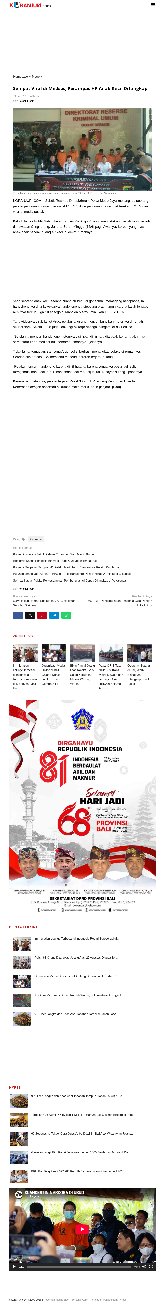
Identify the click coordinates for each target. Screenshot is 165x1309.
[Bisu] (144, 1267)
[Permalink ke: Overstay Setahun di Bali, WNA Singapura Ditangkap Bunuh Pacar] (139, 653)
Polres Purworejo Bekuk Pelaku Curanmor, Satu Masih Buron (53, 554)
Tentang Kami (80, 1299)
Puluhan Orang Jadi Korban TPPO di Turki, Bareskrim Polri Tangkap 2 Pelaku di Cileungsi (72, 573)
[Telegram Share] (54, 615)
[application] (82, 1229)
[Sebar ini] (18, 615)
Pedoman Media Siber (56, 1299)
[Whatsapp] (66, 615)
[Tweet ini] (30, 615)
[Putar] (14, 1267)
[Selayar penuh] (151, 1267)
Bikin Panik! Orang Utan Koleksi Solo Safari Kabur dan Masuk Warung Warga (82, 674)
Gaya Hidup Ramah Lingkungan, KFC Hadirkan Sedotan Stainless (44, 601)
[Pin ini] (42, 615)
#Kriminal (36, 539)
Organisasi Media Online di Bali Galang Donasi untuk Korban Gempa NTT (53, 674)
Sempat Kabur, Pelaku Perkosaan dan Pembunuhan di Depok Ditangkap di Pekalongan (70, 580)
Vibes (123, 1299)
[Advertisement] (82, 42)
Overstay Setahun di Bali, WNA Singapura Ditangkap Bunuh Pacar (139, 674)
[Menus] (153, 5)
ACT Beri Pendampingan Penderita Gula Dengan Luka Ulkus (120, 601)
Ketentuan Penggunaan (104, 1299)
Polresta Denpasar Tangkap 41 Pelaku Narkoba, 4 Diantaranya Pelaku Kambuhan (66, 567)
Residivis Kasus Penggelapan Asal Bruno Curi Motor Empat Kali (55, 560)
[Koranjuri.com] (30, 5)
